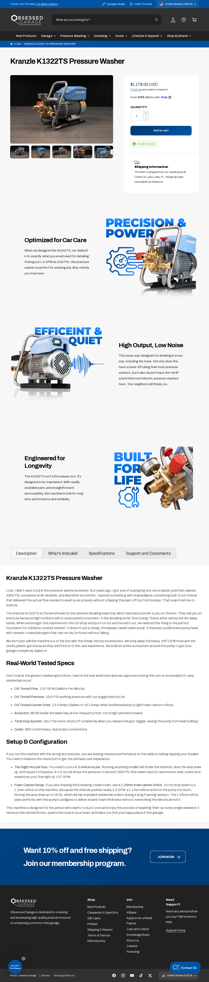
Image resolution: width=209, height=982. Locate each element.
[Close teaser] (23, 959)
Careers (132, 946)
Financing (133, 951)
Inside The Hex (143, 3)
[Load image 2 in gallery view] (40, 152)
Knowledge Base (138, 934)
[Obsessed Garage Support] (183, 19)
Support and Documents (148, 553)
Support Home (176, 930)
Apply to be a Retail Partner (139, 920)
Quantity (138, 107)
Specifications (102, 553)
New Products (96, 906)
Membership (135, 906)
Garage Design (116, 3)
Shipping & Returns (100, 929)
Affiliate (132, 912)
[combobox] (106, 19)
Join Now (165, 857)
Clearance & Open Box (102, 912)
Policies (92, 924)
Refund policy (96, 940)
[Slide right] (113, 152)
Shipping (135, 89)
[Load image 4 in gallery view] (82, 152)
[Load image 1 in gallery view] (19, 152)
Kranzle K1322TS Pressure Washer (50, 44)
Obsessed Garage (27, 975)
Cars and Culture (138, 929)
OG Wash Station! (47, 3)
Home (17, 44)
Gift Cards (94, 918)
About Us (133, 940)
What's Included (62, 553)
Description (26, 553)
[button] (194, 19)
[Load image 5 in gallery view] (103, 152)
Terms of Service (98, 935)
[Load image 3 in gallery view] (61, 152)
